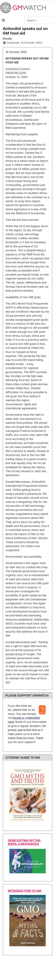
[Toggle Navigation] (3, 20)
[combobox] (39, 20)
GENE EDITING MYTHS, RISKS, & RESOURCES (24, 842)
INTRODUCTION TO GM (24, 891)
